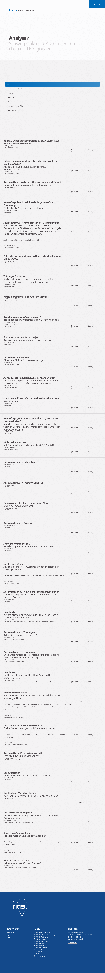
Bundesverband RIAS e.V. (14, 89)
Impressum (10, 935)
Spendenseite (72, 942)
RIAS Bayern (10, 93)
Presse (8, 937)
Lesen (90, 150)
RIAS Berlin (10, 97)
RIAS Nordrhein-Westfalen (15, 106)
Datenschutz (10, 932)
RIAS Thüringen (11, 110)
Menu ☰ (97, 4)
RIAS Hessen (10, 101)
